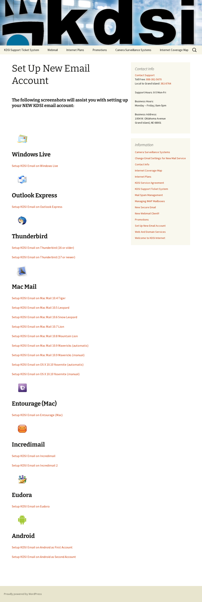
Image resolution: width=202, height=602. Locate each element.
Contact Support (144, 75)
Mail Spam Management (149, 195)
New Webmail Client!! (147, 213)
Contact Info (142, 164)
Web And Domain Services (150, 232)
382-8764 (166, 83)
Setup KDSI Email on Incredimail (33, 456)
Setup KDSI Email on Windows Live (35, 166)
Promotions (100, 50)
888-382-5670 (154, 79)
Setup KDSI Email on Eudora (31, 506)
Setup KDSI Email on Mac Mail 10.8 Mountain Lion (45, 336)
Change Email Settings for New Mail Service (160, 158)
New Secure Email (145, 207)
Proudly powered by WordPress (23, 594)
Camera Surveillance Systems (133, 50)
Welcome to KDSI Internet (150, 238)
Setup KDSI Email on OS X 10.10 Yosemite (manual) (45, 374)
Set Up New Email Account (150, 225)
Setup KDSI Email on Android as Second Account (44, 557)
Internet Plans (75, 50)
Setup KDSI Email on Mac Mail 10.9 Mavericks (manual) (48, 355)
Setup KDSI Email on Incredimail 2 (35, 465)
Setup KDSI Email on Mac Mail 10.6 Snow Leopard (44, 317)
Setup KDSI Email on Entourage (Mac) (37, 415)
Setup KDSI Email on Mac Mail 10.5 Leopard (40, 308)
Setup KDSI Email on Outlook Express (37, 207)
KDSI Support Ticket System (21, 50)
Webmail (53, 50)
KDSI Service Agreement (149, 183)
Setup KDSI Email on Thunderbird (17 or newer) (43, 257)
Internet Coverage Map (174, 50)
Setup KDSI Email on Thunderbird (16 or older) (43, 248)
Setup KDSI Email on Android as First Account (42, 547)
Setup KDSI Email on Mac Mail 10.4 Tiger (38, 298)
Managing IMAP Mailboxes (150, 201)
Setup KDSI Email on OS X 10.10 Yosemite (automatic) (47, 364)
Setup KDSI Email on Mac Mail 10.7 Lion (38, 326)
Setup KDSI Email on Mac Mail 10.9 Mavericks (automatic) (50, 345)
